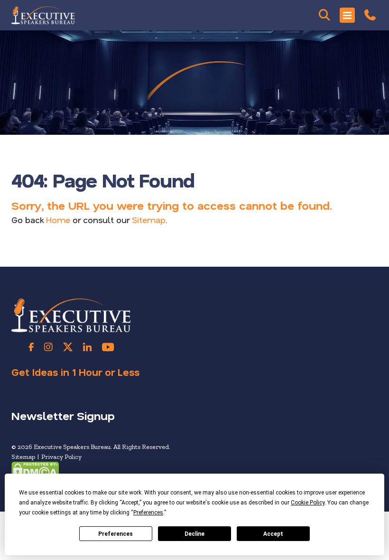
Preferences (115, 534)
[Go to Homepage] (43, 15)
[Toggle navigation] (347, 15)
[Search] (324, 15)
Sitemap (149, 219)
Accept (273, 534)
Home (58, 219)
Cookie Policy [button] (307, 502)
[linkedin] (87, 347)
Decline (194, 534)
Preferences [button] (148, 512)
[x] (68, 347)
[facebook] (31, 347)
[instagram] (48, 347)
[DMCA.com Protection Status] (35, 470)
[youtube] (108, 347)
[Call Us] (370, 15)
